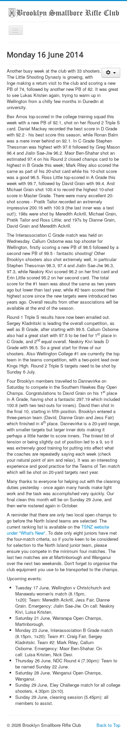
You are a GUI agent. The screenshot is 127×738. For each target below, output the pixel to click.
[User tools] (111, 73)
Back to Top (108, 725)
